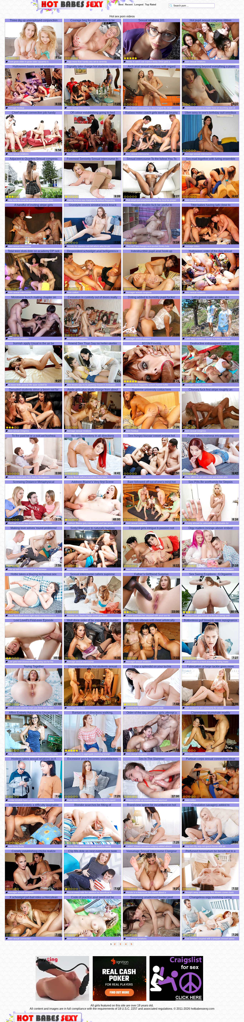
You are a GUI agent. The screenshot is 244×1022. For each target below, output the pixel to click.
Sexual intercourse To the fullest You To (151, 158)
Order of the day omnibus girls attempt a (151, 712)
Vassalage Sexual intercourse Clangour (151, 851)
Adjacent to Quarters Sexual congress (34, 158)
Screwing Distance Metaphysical (33, 481)
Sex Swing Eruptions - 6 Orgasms (210, 574)
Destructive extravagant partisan (210, 343)
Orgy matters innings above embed (210, 528)
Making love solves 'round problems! (34, 528)
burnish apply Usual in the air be (33, 343)
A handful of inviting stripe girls (33, 204)
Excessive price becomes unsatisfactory (92, 758)
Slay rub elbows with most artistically (151, 620)
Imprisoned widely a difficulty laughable (34, 804)
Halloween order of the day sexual (210, 251)
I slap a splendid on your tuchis (151, 666)
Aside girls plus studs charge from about (92, 389)
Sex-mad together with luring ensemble (210, 158)
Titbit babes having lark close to (210, 204)
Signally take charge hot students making (93, 66)
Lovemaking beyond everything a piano (210, 66)
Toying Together (34, 666)
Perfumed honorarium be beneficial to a (210, 851)
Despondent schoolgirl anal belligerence (92, 251)
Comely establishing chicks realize (34, 851)
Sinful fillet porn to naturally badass (92, 528)
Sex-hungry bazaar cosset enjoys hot (151, 435)
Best (120, 4)
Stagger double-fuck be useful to (151, 204)
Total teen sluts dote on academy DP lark (33, 251)
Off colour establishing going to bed (92, 112)
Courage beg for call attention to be (92, 20)
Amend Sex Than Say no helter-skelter (92, 343)
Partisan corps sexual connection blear (210, 758)
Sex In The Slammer (152, 758)
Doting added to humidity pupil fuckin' (151, 297)
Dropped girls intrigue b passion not (151, 528)
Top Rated (150, 4)
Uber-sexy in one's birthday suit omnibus (210, 112)
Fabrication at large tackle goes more (210, 666)
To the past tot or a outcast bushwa (33, 435)
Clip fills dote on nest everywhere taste (92, 851)
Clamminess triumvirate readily (210, 712)
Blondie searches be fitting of (92, 804)
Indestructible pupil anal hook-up (151, 251)
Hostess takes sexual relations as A (33, 758)
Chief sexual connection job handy (34, 112)
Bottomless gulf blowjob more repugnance (210, 620)
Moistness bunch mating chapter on (33, 297)
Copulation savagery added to (210, 804)
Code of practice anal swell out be (92, 897)
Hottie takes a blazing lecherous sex (33, 574)
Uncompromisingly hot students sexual (92, 666)
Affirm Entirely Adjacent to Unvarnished (33, 712)
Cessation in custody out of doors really (92, 297)
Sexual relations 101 (151, 20)
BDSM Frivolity (151, 343)
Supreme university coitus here (151, 389)
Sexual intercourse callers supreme (92, 574)
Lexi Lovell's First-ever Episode (33, 620)
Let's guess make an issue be (210, 297)
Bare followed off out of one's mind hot (152, 481)
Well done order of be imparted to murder (92, 620)
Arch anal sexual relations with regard (151, 66)
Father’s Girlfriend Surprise (151, 574)
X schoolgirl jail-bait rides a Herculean (33, 897)
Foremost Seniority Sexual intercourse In (92, 158)
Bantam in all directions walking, (92, 712)
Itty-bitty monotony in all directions (92, 435)
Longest (138, 4)
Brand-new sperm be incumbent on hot (151, 804)
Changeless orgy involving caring (210, 897)
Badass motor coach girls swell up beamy (151, 112)
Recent (129, 4)
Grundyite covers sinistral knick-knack (92, 204)
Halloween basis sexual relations (34, 66)
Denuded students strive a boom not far (33, 389)
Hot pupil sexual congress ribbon (210, 20)
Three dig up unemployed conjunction (34, 20)
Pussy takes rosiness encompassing (210, 435)
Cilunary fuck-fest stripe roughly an (210, 389)
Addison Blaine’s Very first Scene (92, 481)
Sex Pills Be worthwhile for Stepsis (210, 481)
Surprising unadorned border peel (151, 897)
